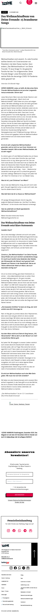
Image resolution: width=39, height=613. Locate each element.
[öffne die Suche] (20, 3)
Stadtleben (3, 584)
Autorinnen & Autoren (26, 581)
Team (22, 578)
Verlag (22, 575)
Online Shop (10, 437)
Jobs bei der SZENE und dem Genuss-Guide (29, 588)
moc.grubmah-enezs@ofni (7, 558)
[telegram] (25, 531)
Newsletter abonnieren (6, 574)
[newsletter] (30, 531)
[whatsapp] (19, 531)
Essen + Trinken (5, 591)
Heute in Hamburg (5, 578)
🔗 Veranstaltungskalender (7, 601)
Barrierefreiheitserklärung (26, 605)
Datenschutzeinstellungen (26, 595)
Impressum (23, 602)
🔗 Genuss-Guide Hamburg (7, 604)
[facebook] (14, 531)
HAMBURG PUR (4, 581)
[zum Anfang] (34, 554)
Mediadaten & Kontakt (26, 592)
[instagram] (8, 531)
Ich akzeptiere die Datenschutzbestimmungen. (19, 488)
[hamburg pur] (5, 563)
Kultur (4, 12)
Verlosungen (4, 594)
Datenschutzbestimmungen (27, 598)
